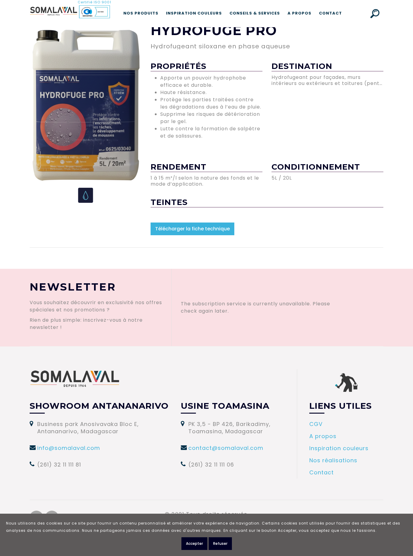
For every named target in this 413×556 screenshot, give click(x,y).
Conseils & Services (254, 13)
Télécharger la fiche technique (192, 228)
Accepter (194, 543)
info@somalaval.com (68, 448)
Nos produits (140, 13)
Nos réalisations (333, 460)
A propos (299, 13)
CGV (316, 424)
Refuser (220, 543)
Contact (330, 13)
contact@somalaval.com (225, 448)
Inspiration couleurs (194, 13)
